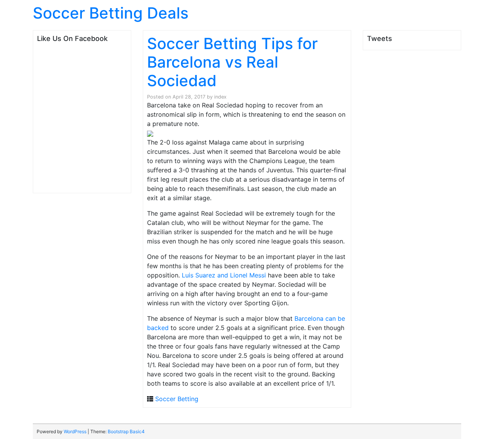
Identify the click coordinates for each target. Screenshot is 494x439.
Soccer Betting (176, 399)
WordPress (75, 431)
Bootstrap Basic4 (126, 431)
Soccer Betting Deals (110, 12)
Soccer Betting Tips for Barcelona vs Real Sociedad (232, 62)
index (220, 97)
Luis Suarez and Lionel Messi (225, 275)
